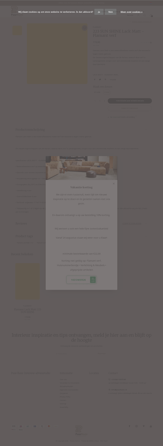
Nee (110, 11)
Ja (99, 11)
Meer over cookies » (131, 11)
